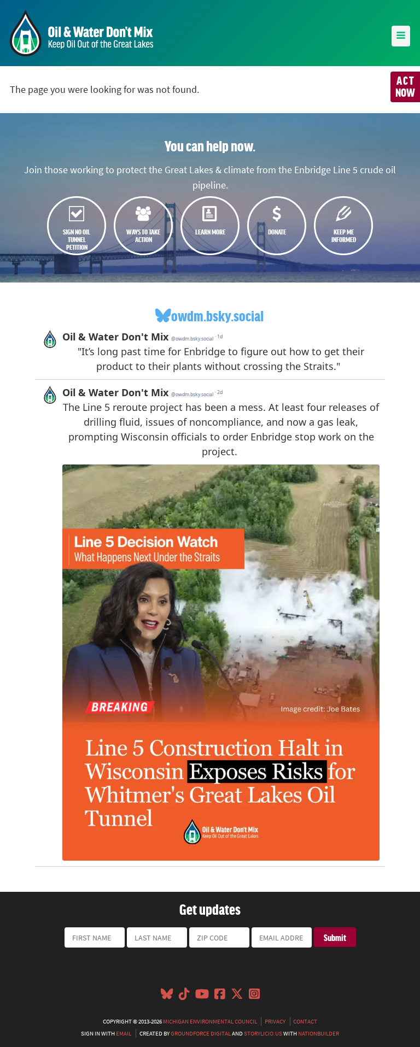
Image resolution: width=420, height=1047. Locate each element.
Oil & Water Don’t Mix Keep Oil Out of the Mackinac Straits (81, 33)
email (123, 1033)
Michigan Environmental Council (210, 1021)
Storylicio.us (263, 1033)
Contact (305, 1021)
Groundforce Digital (201, 1033)
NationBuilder (318, 1033)
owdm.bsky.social (217, 315)
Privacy (275, 1021)
